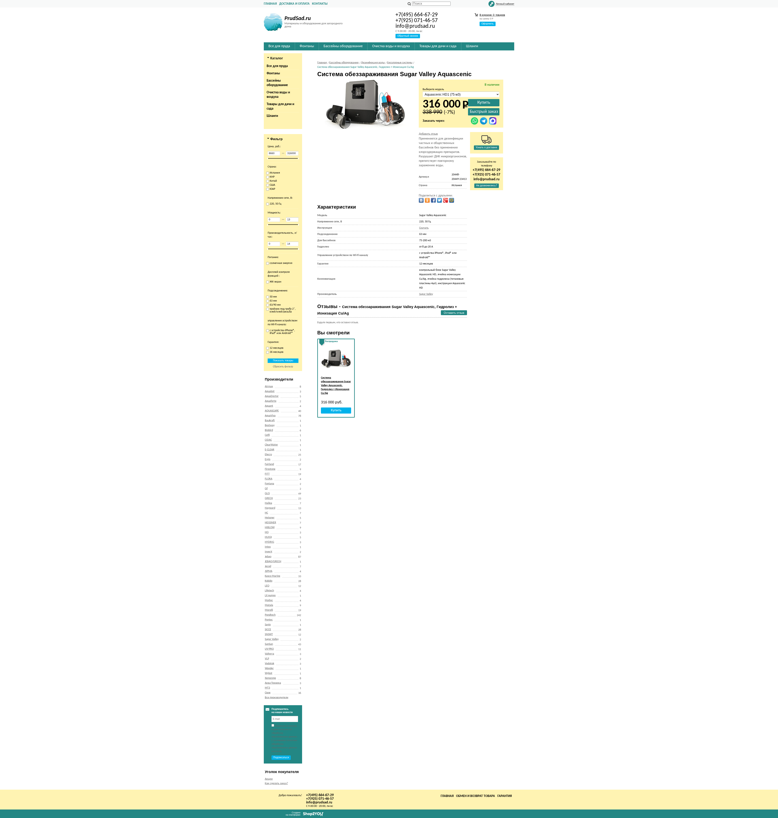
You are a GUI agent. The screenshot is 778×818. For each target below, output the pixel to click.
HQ (266, 532)
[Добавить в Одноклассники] (427, 200)
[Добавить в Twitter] (439, 200)
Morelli (269, 610)
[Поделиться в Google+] (445, 200)
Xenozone (270, 678)
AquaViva (270, 415)
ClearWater (271, 444)
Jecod (268, 566)
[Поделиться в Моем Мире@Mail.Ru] (451, 200)
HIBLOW (270, 527)
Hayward (270, 508)
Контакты (320, 3)
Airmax (269, 386)
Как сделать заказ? (276, 783)
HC (266, 512)
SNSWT (269, 634)
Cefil (267, 435)
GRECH (269, 498)
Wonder (269, 668)
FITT (267, 474)
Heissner (270, 517)
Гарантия (504, 796)
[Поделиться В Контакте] (421, 200)
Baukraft (270, 420)
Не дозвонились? (486, 185)
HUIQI (268, 537)
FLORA (268, 478)
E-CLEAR (269, 449)
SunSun (269, 644)
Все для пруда (277, 66)
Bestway (270, 425)
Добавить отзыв (428, 133)
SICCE (268, 629)
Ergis (267, 459)
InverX (268, 551)
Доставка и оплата (294, 3)
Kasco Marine (272, 576)
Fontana (269, 483)
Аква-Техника (273, 683)
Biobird (269, 430)
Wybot (268, 673)
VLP (267, 658)
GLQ (267, 493)
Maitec (269, 600)
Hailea (268, 503)
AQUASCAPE (272, 410)
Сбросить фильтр (283, 366)
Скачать (424, 227)
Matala (269, 605)
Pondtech (270, 614)
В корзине (492, 15)
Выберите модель (433, 89)
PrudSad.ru (297, 18)
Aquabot (270, 391)
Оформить (487, 23)
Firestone (270, 469)
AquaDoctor (272, 396)
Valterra (269, 653)
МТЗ (267, 687)
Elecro (268, 454)
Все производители (276, 697)
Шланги (272, 116)
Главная (270, 3)
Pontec (269, 619)
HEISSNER (270, 522)
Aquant (269, 405)
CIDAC (268, 440)
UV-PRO (269, 649)
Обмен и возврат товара (475, 796)
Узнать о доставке (486, 147)
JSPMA (268, 571)
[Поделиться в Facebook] (433, 200)
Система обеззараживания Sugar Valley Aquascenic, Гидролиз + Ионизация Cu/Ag (336, 385)
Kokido (268, 580)
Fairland (269, 464)
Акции (269, 779)
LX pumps (270, 595)
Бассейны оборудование (277, 83)
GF (266, 488)
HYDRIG (269, 542)
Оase (267, 692)
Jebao (268, 556)
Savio (268, 624)
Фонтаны (273, 73)
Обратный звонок (407, 35)
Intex (268, 546)
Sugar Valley (272, 639)
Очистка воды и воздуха (278, 95)
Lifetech (269, 590)
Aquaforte (270, 401)
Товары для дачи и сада (280, 106)
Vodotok (269, 663)
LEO (267, 585)
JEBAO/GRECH (273, 561)
